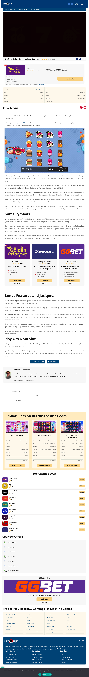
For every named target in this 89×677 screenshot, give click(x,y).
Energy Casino (13, 522)
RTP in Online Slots (11, 662)
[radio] (43, 59)
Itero (68, 623)
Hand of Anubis (30, 623)
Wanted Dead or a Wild (32, 632)
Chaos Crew (49, 617)
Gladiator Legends (10, 623)
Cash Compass (9, 617)
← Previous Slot (37, 362)
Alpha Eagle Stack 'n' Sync (12, 615)
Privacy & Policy (65, 657)
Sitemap (63, 662)
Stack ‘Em (8, 629)
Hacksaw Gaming (39, 89)
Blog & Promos (37, 662)
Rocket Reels (70, 626)
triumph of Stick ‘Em (20, 123)
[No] (87, 672)
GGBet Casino (72, 261)
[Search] (69, 4)
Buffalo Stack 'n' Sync (72, 615)
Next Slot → (53, 362)
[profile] (76, 4)
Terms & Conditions (66, 659)
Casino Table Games (11, 659)
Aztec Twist (29, 615)
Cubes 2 (69, 617)
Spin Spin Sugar (17, 435)
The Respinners (50, 629)
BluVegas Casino (44, 261)
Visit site (70, 79)
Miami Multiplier (30, 626)
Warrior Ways (50, 632)
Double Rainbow (50, 620)
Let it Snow (8, 626)
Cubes (7, 620)
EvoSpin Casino (13, 516)
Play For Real (17, 465)
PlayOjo (11, 484)
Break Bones (50, 615)
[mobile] (81, 4)
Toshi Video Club (71, 629)
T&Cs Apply (17, 283)
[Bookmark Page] (77, 59)
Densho (28, 620)
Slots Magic (12, 497)
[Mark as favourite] (80, 59)
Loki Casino (12, 510)
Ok (40, 674)
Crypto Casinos (37, 654)
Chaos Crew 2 (30, 617)
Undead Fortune (10, 632)
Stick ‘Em (29, 629)
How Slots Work (10, 657)
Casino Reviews (37, 659)
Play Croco (12, 503)
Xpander (69, 632)
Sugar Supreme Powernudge (72, 436)
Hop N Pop (49, 623)
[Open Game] (83, 59)
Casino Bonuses (38, 657)
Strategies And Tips (11, 654)
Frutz (68, 620)
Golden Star (30, 69)
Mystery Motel (50, 626)
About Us (63, 654)
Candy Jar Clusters (44, 435)
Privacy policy (47, 674)
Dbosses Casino (13, 491)
